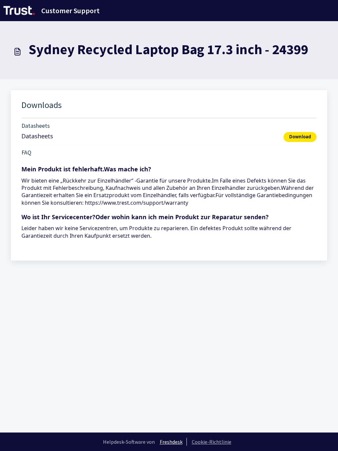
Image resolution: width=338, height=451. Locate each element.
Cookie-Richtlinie (211, 441)
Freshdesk (171, 441)
